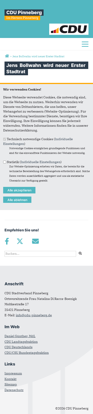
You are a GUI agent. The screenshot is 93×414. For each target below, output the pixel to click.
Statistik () (34, 162)
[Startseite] (69, 26)
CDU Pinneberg (24, 12)
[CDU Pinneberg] (7, 56)
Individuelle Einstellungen (40, 162)
